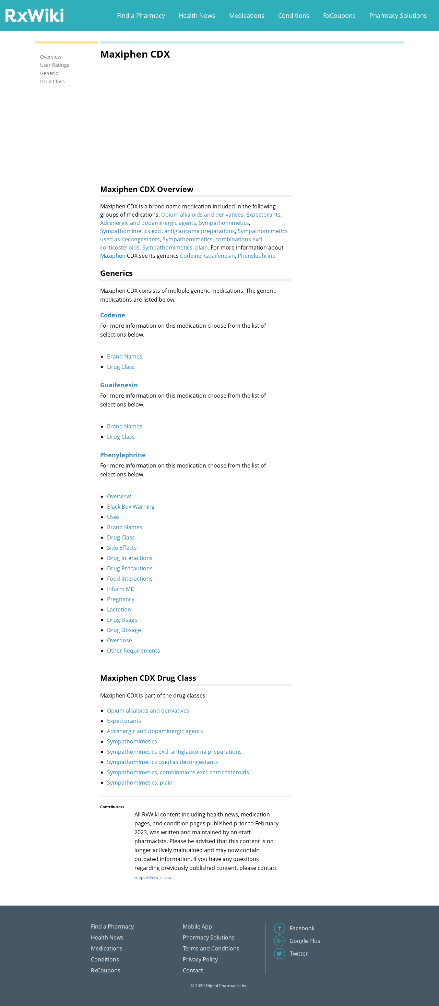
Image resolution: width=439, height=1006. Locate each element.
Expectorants (263, 214)
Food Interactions (130, 578)
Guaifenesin (219, 255)
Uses (113, 517)
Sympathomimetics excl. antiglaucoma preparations (167, 231)
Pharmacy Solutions (398, 15)
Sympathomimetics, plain (175, 247)
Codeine (190, 255)
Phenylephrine (256, 255)
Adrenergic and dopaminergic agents (148, 223)
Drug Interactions (130, 558)
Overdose (119, 640)
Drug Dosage (124, 630)
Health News (197, 15)
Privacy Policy (200, 959)
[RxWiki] (34, 15)
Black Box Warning (131, 506)
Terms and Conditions (211, 948)
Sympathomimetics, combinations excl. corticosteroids (178, 772)
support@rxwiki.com (152, 877)
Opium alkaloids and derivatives (202, 214)
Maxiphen (113, 255)
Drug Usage (122, 619)
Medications (246, 15)
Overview (119, 496)
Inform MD (121, 589)
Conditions (293, 15)
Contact (193, 970)
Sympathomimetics (224, 223)
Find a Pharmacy (141, 15)
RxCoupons (339, 15)
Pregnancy (120, 599)
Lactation (119, 609)
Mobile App (197, 926)
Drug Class (121, 367)
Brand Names (124, 356)
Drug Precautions (130, 568)
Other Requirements (133, 650)
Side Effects (122, 548)
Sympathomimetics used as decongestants (162, 762)
